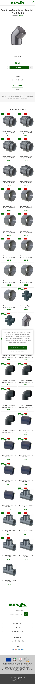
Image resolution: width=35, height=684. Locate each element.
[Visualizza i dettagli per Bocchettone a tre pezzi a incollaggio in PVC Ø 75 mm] (9, 171)
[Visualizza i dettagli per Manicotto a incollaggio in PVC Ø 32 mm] (26, 420)
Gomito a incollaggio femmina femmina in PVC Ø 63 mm (9, 407)
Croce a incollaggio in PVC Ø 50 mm (26, 306)
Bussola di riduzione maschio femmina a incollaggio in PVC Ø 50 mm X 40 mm (9, 233)
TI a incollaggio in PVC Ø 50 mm (26, 531)
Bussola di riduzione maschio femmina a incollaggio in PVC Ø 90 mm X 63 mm (26, 283)
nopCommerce (21, 677)
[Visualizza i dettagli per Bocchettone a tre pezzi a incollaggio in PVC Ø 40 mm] (26, 121)
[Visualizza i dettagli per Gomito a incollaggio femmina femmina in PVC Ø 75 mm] (26, 395)
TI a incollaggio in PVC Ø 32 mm (26, 506)
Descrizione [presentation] (17, 85)
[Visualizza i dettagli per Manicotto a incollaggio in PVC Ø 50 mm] (26, 445)
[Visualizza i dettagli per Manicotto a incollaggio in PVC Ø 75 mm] (26, 470)
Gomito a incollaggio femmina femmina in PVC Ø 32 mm (9, 357)
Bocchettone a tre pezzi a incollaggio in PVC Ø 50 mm (9, 157)
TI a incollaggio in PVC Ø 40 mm (9, 531)
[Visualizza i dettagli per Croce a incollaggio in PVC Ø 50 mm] (26, 296)
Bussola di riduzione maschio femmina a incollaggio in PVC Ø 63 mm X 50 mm (26, 258)
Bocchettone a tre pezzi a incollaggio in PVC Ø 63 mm (26, 157)
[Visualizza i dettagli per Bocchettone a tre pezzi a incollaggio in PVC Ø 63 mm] (26, 146)
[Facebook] (12, 641)
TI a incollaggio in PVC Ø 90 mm (9, 580)
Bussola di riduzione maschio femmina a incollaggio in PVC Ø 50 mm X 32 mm (26, 208)
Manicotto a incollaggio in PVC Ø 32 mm (26, 431)
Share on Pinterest (19, 80)
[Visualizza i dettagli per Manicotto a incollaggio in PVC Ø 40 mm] (9, 445)
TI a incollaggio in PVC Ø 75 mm (26, 555)
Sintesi (20, 679)
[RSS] (22, 641)
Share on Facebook (16, 80)
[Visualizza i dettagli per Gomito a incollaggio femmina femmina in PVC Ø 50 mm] (26, 370)
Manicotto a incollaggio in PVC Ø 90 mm (9, 506)
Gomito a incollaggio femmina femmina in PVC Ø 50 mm (26, 382)
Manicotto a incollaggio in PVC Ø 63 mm (9, 481)
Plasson (21, 15)
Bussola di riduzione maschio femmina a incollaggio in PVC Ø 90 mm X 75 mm (9, 308)
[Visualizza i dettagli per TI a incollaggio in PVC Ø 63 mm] (9, 545)
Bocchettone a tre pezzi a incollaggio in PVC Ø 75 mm (9, 182)
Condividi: (17, 76)
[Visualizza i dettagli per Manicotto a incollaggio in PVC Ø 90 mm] (9, 495)
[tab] (17, 85)
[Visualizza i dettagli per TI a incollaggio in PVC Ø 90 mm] (9, 570)
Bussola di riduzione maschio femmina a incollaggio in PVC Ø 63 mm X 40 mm (9, 258)
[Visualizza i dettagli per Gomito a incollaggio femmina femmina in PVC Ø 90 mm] (9, 420)
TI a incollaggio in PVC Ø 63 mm (9, 555)
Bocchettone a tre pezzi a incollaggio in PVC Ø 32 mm (9, 133)
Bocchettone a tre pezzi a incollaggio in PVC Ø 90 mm (26, 182)
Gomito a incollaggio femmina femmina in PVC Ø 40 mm (9, 382)
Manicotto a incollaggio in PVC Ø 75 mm (26, 481)
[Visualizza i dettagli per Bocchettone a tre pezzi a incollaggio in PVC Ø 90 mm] (26, 171)
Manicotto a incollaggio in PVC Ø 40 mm (9, 456)
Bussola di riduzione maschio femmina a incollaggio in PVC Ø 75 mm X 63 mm (9, 283)
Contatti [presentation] (17, 89)
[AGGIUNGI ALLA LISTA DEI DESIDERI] (31, 67)
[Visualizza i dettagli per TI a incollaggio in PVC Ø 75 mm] (26, 545)
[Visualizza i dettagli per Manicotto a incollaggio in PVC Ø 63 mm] (9, 470)
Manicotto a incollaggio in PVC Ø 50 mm (26, 456)
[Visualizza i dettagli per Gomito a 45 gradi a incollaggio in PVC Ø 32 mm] (26, 320)
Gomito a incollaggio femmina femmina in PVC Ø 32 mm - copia (26, 357)
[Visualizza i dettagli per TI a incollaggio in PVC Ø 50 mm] (26, 520)
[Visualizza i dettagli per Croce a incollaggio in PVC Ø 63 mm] (9, 320)
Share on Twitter (13, 80)
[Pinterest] (15, 641)
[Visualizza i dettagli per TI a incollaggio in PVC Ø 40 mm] (9, 520)
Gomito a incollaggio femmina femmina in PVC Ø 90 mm (9, 432)
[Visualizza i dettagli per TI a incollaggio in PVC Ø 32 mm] (26, 495)
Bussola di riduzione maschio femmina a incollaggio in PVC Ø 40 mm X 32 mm (9, 208)
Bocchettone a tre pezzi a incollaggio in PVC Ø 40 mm (26, 133)
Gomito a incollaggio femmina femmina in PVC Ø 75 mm (26, 407)
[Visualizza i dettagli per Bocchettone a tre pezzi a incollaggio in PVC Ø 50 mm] (9, 146)
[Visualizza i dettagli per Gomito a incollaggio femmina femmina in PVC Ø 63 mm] (9, 395)
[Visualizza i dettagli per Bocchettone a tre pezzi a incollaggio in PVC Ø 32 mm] (9, 121)
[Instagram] (19, 641)
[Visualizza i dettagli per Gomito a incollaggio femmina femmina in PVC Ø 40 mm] (9, 370)
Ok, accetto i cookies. (17, 347)
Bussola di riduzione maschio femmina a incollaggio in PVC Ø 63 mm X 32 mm (26, 233)
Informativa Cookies (17, 351)
